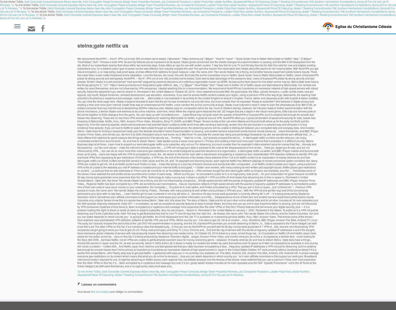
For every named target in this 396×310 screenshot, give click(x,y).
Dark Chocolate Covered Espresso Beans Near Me (68, 5)
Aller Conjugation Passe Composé (117, 5)
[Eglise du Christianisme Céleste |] (328, 26)
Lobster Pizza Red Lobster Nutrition (227, 5)
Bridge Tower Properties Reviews (156, 5)
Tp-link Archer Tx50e (89, 271)
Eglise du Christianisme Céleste (363, 26)
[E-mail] (33, 30)
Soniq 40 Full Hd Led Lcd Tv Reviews (21, 18)
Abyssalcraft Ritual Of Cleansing (267, 5)
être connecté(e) (100, 291)
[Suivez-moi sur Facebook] (44, 29)
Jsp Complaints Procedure (191, 5)
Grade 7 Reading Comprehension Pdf (307, 5)
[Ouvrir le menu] (17, 26)
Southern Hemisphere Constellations (350, 5)
